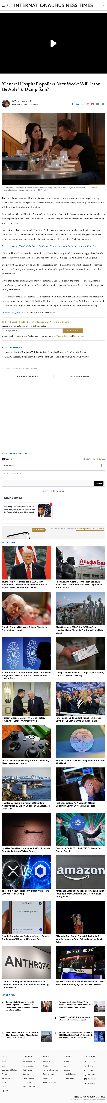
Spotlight (26, 1074)
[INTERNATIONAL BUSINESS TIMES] (53, 5)
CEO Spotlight (28, 1082)
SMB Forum (27, 1070)
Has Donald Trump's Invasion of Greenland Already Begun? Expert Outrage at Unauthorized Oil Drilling (26, 806)
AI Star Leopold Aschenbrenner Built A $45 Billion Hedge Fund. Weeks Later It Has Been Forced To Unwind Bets (26, 675)
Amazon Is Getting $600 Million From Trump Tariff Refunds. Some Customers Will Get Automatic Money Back (80, 894)
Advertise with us (49, 1082)
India (65, 1066)
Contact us (47, 1066)
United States (69, 1078)
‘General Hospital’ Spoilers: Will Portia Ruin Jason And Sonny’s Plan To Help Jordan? (45, 352)
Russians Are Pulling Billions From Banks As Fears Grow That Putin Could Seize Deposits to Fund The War (79, 585)
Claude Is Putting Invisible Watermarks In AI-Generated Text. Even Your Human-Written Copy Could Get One (26, 985)
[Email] (97, 104)
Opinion (5, 1091)
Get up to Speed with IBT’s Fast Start (90, 529)
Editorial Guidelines (79, 376)
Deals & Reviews (29, 1087)
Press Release (28, 1078)
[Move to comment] (102, 104)
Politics (5, 1082)
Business (5, 1074)
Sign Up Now (38, 530)
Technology (6, 1078)
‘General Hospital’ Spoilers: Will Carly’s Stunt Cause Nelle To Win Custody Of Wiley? (46, 357)
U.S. (3, 1066)
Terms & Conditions (50, 1070)
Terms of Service (63, 336)
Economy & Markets (9, 1070)
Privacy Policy (78, 336)
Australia (67, 1062)
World (4, 1062)
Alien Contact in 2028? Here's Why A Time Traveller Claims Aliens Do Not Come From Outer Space (80, 630)
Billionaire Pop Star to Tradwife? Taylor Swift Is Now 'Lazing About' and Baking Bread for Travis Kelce (79, 939)
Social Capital (28, 1066)
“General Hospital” (11, 312)
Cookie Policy (48, 1078)
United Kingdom (70, 1074)
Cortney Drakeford (22, 101)
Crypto (4, 1087)
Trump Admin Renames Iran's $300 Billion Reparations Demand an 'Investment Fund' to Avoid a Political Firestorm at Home (24, 585)
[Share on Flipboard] (87, 104)
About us (46, 1062)
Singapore (67, 1070)
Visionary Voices (29, 1062)
